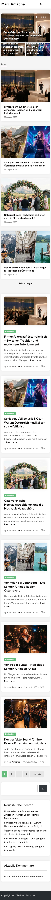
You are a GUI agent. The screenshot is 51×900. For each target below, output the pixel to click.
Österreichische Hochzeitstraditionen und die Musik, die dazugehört (23, 504)
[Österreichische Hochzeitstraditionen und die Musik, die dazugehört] (25, 194)
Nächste (37, 774)
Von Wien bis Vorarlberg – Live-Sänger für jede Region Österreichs (25, 586)
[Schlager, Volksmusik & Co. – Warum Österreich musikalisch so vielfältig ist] (38, 49)
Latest (4, 64)
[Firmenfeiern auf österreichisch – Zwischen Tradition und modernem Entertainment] (25, 28)
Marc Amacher (13, 4)
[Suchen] (43, 788)
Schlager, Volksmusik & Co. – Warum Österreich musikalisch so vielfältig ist (24, 422)
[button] (36, 17)
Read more (35, 360)
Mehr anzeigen (25, 283)
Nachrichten (10, 331)
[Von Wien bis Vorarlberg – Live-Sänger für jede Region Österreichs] (25, 246)
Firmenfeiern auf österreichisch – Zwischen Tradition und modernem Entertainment (23, 109)
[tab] (4, 64)
